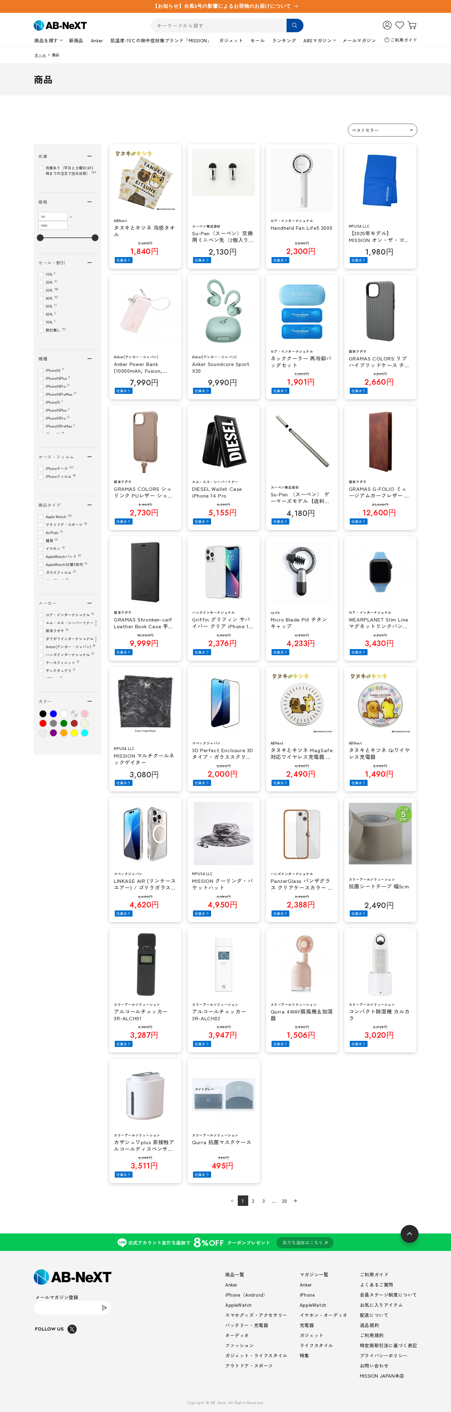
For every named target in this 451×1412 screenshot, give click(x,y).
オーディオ (237, 1335)
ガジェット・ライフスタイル (256, 1355)
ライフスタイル (316, 1345)
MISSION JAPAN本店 (382, 1375)
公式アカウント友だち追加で (225, 1242)
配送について (374, 1315)
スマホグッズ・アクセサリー (256, 1315)
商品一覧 (234, 1274)
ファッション (239, 1345)
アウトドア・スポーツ (249, 1365)
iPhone (307, 1294)
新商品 (76, 40)
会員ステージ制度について (388, 1294)
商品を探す (46, 40)
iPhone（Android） (246, 1294)
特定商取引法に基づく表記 (388, 1345)
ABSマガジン (317, 40)
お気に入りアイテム (381, 1305)
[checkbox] (43, 713)
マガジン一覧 (314, 1274)
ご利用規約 (372, 1335)
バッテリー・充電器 (246, 1325)
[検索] (295, 25)
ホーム (40, 54)
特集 (304, 1355)
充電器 (307, 1325)
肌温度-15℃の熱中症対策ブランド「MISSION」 (161, 40)
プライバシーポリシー (384, 1355)
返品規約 (369, 1325)
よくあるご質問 (376, 1284)
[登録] (104, 1307)
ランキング (284, 40)
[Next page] (295, 1200)
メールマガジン (359, 40)
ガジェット (231, 40)
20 (284, 1200)
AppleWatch (238, 1305)
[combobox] (227, 26)
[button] (382, 130)
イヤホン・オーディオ (324, 1315)
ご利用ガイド (403, 40)
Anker (97, 40)
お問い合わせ (374, 1365)
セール (257, 40)
